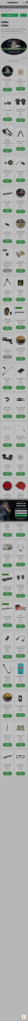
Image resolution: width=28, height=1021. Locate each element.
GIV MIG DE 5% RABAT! (21, 515)
